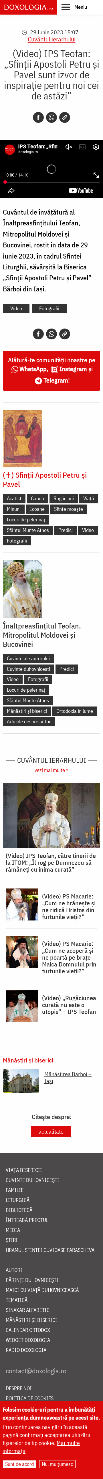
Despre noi (19, 1389)
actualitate (51, 1131)
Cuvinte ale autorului (28, 658)
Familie (14, 1190)
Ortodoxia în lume (74, 711)
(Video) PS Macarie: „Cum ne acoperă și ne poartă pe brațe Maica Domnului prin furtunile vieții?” (69, 957)
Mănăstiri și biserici (27, 711)
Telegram (55, 380)
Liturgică (17, 1200)
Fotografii (49, 308)
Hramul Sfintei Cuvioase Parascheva (50, 1250)
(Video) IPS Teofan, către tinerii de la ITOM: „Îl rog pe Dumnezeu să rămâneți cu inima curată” (51, 862)
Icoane (37, 509)
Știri (12, 1240)
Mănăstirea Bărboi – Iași (68, 1077)
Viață (88, 498)
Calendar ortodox (28, 1330)
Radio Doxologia (26, 1350)
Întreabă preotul (27, 1220)
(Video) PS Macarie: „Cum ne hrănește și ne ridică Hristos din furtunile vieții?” (69, 906)
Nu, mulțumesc (57, 1464)
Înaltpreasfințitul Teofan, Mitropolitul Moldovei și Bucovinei (42, 635)
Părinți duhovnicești (32, 1280)
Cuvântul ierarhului (52, 39)
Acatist (14, 498)
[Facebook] (38, 117)
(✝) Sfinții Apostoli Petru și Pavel (45, 479)
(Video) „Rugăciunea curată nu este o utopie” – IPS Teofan (69, 1004)
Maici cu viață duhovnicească (42, 1290)
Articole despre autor (29, 721)
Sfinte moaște (68, 509)
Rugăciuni (64, 498)
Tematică (16, 1300)
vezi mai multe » (51, 770)
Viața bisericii (24, 1170)
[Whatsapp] (51, 117)
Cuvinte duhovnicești (28, 669)
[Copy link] (64, 117)
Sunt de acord (19, 1464)
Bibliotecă (19, 1210)
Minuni (14, 509)
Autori (14, 1270)
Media (13, 1230)
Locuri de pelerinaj (26, 519)
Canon (37, 498)
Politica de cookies (30, 1399)
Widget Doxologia (28, 1340)
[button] (74, 7)
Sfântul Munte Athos (28, 530)
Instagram (73, 369)
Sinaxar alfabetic (27, 1310)
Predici (65, 530)
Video (16, 308)
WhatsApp (33, 369)
